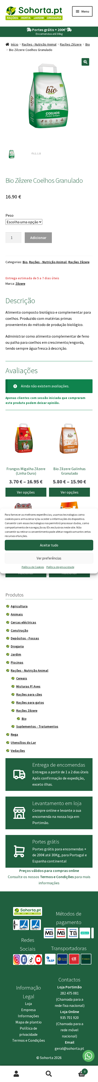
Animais (17, 614)
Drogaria (17, 646)
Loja (28, 1003)
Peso (9, 215)
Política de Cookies (33, 567)
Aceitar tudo (49, 545)
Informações (28, 1015)
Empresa (28, 1009)
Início (14, 44)
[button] (85, 62)
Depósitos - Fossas (25, 638)
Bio (87, 44)
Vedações (18, 750)
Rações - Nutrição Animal (39, 44)
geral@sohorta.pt (69, 1048)
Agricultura (19, 606)
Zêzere (20, 283)
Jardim (16, 654)
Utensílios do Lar (23, 742)
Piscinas (17, 662)
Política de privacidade (60, 567)
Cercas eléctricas (23, 622)
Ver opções (26, 492)
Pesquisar (49, 1074)
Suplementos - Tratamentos (37, 726)
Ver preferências (49, 558)
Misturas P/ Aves (28, 686)
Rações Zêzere (71, 44)
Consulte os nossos (41, 876)
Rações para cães (29, 694)
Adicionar (38, 237)
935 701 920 (69, 1017)
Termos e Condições (28, 1040)
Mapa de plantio (28, 1022)
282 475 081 (69, 993)
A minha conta (16, 1074)
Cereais (21, 678)
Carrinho (75, 1069)
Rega (14, 734)
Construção (19, 630)
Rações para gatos (30, 702)
